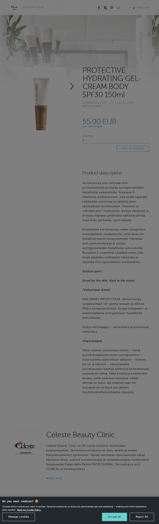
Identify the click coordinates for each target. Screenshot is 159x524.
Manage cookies (18, 516)
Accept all (114, 516)
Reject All (142, 516)
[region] (79, 510)
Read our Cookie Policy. (29, 510)
